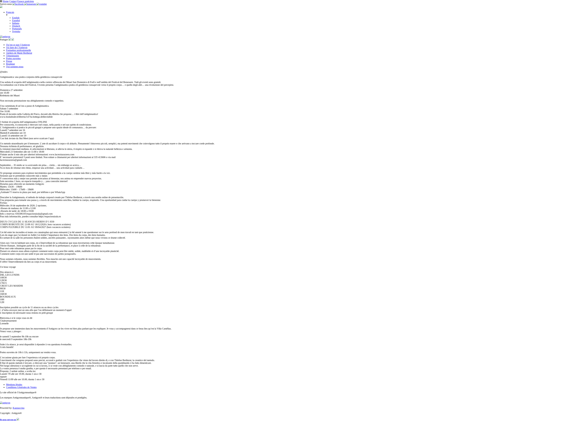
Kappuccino (18, 408)
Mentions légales (14, 384)
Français (10, 12)
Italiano (15, 23)
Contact (13, 1)
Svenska (16, 31)
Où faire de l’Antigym (16, 47)
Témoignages (12, 55)
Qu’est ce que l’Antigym (18, 44)
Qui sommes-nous (14, 66)
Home (6, 1)
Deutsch (16, 26)
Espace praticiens (25, 1)
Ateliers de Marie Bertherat (19, 53)
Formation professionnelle (18, 50)
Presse (9, 61)
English (15, 17)
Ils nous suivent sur (8, 419)
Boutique (10, 64)
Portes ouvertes (13, 58)
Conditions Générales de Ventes (21, 387)
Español (16, 20)
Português (17, 28)
